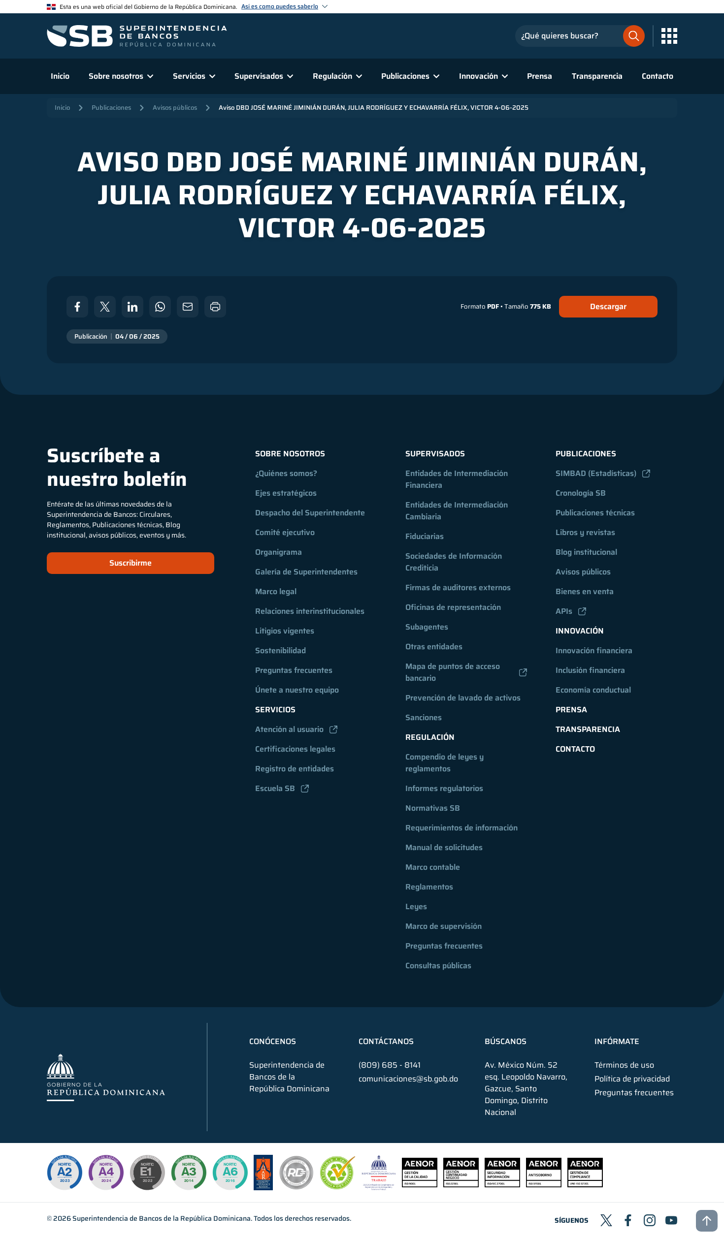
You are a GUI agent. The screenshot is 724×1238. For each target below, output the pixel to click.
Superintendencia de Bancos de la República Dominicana (161, 1218)
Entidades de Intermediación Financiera (457, 479)
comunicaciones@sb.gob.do (408, 1079)
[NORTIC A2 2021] (64, 1172)
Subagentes (426, 627)
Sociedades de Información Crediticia (454, 562)
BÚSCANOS (506, 1042)
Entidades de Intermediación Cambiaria (457, 511)
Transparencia (597, 76)
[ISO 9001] (419, 1184)
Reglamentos (429, 887)
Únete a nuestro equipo (297, 690)
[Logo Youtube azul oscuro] (671, 1220)
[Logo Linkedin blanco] (132, 306)
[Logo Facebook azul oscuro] (628, 1220)
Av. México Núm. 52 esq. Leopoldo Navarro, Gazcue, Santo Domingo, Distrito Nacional (526, 1088)
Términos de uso (624, 1065)
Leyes (416, 906)
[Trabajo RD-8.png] (379, 1187)
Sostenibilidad (280, 650)
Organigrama (278, 552)
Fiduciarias (424, 536)
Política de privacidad (632, 1079)
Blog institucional (586, 552)
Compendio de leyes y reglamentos (445, 763)
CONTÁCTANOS (386, 1042)
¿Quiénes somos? (286, 473)
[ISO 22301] (461, 1184)
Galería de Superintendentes (306, 572)
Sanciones (423, 717)
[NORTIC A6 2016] (230, 1172)
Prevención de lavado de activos (463, 698)
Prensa (539, 76)
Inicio (60, 76)
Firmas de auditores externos (458, 587)
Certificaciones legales (295, 749)
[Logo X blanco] (105, 306)
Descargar (608, 306)
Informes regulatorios (444, 788)
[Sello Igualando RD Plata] (296, 1187)
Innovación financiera (594, 650)
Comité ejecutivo (285, 532)
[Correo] (187, 306)
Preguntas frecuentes (293, 670)
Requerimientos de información (461, 828)
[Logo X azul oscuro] (606, 1220)
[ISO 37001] (543, 1184)
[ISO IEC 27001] (502, 1184)
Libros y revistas (585, 532)
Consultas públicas (438, 965)
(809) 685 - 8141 (390, 1065)
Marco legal (275, 591)
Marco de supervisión (443, 926)
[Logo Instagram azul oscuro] (650, 1220)
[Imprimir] (215, 306)
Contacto (657, 76)
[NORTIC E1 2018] (147, 1172)
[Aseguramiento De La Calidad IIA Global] (263, 1187)
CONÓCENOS (272, 1042)
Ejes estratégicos (286, 493)
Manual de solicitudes (444, 847)
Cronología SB (581, 493)
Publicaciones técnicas (595, 513)
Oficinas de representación (453, 607)
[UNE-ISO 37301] (585, 1184)
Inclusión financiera (590, 670)
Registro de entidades (294, 768)
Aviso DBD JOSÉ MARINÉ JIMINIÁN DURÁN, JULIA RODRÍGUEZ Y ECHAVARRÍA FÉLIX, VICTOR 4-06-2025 (373, 107)
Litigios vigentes (284, 631)
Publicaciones (111, 107)
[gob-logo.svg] (106, 1077)
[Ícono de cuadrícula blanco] (669, 36)
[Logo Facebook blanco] (77, 306)
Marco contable (432, 867)
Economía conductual (593, 690)
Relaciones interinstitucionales (309, 611)
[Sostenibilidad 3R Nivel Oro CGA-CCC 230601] (338, 1186)
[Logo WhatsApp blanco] (160, 306)
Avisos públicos (175, 107)
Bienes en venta (585, 591)
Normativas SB (432, 808)
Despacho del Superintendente (310, 513)
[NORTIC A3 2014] (188, 1172)
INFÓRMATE (616, 1042)
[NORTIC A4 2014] (106, 1172)
